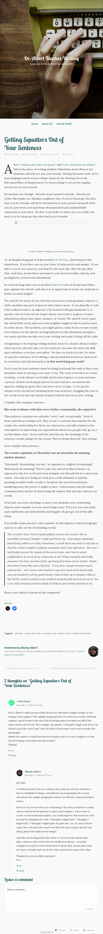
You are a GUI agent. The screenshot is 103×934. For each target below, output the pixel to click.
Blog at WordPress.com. (51, 932)
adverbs (19, 633)
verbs (53, 373)
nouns (40, 373)
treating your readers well (56, 633)
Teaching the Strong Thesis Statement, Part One (73, 669)
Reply (13, 755)
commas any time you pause (37, 164)
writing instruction (81, 633)
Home (34, 123)
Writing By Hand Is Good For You (21, 669)
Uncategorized (30, 154)
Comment (89, 909)
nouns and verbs (32, 633)
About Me (47, 123)
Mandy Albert (13, 154)
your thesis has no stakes (79, 164)
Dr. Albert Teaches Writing (51, 58)
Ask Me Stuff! (64, 123)
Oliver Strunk (60, 284)
